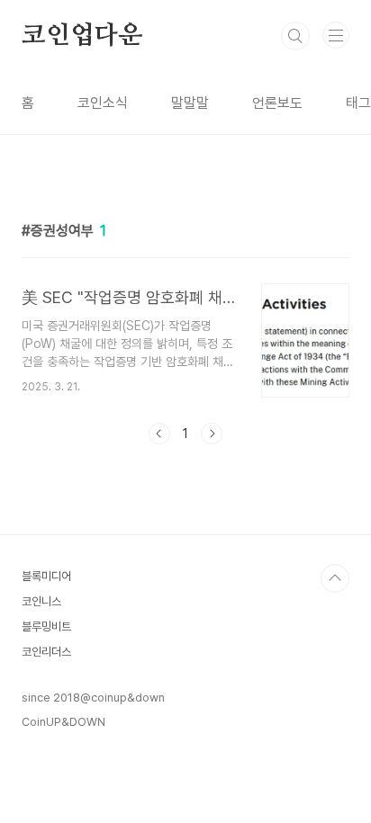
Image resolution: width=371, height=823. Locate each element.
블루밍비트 (46, 626)
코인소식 (102, 103)
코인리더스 (46, 651)
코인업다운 (82, 36)
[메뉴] (335, 35)
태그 (358, 103)
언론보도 (277, 103)
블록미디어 (46, 576)
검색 (295, 35)
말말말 (190, 103)
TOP (335, 578)
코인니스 (41, 601)
